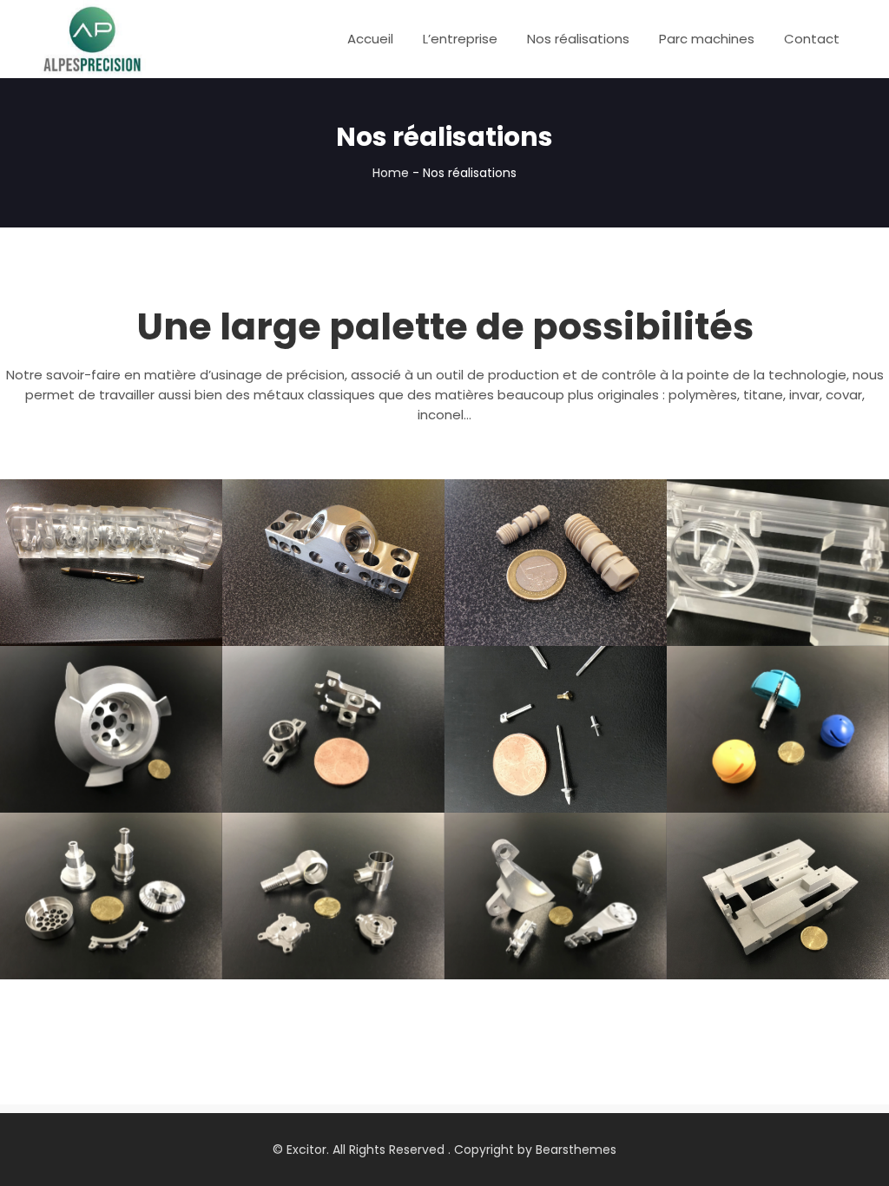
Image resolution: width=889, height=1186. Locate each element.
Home (390, 172)
